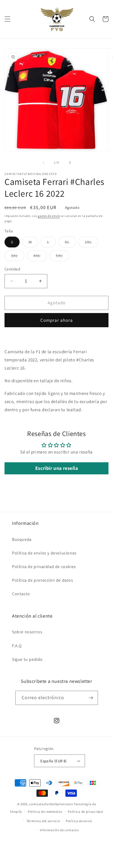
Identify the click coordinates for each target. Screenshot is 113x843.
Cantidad (12, 269)
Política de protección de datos (42, 580)
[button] (7, 19)
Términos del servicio (43, 821)
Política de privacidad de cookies (44, 566)
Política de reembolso (45, 811)
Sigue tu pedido (27, 659)
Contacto (21, 593)
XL (70, 243)
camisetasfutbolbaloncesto (51, 804)
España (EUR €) (53, 761)
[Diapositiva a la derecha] (70, 162)
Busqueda (22, 539)
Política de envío (79, 821)
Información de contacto (59, 830)
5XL (62, 257)
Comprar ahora (56, 320)
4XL (40, 257)
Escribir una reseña (56, 468)
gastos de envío (49, 216)
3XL (17, 257)
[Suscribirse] (91, 698)
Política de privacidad (85, 811)
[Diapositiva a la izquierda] (43, 162)
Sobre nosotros (27, 632)
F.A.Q (17, 645)
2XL (91, 243)
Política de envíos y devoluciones (44, 553)
